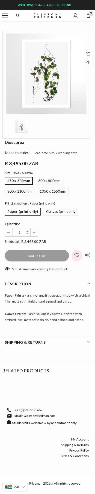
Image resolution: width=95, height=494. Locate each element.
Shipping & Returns (75, 445)
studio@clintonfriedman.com (35, 416)
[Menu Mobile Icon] (5, 15)
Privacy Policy (79, 450)
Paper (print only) (22, 211)
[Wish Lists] (77, 255)
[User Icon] (75, 15)
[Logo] (47, 15)
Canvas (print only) (61, 211)
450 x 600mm (18, 180)
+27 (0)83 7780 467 (28, 410)
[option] (46, 74)
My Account (80, 439)
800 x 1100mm (19, 191)
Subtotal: (12, 241)
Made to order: (17, 152)
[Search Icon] (17, 15)
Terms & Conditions (74, 456)
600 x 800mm (49, 180)
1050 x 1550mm (53, 191)
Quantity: (12, 224)
